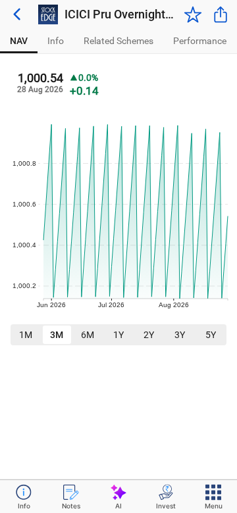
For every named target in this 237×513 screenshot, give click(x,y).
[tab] (19, 41)
